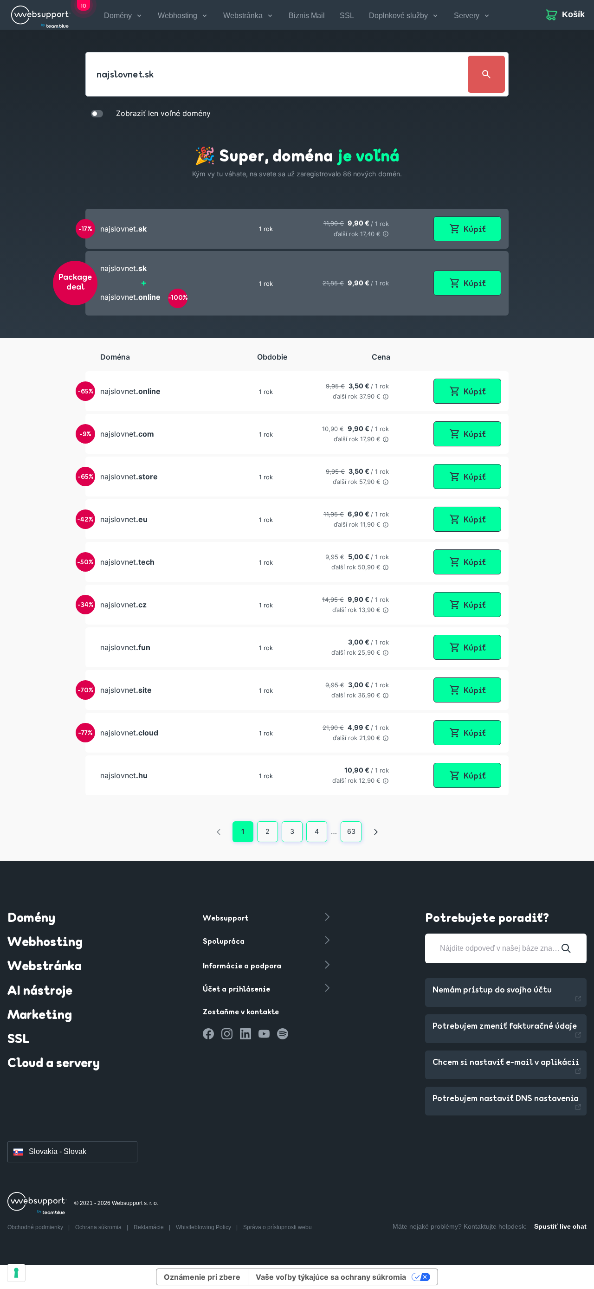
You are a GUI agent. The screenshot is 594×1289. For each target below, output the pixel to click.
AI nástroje (39, 992)
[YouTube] (264, 1033)
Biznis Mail (307, 15)
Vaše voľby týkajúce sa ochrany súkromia (331, 1277)
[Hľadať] (566, 948)
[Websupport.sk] (41, 15)
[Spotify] (282, 1033)
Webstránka (44, 967)
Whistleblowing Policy (204, 1227)
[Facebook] (208, 1033)
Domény (31, 919)
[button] (297, 229)
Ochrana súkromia (99, 1227)
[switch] (97, 113)
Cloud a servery (53, 1064)
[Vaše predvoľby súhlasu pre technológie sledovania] (16, 1273)
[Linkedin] (245, 1033)
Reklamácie (149, 1227)
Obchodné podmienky (36, 1227)
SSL (347, 15)
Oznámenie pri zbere (202, 1277)
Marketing (39, 1016)
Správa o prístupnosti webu (277, 1227)
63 (351, 831)
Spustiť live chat (560, 1226)
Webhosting (45, 943)
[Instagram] (226, 1033)
